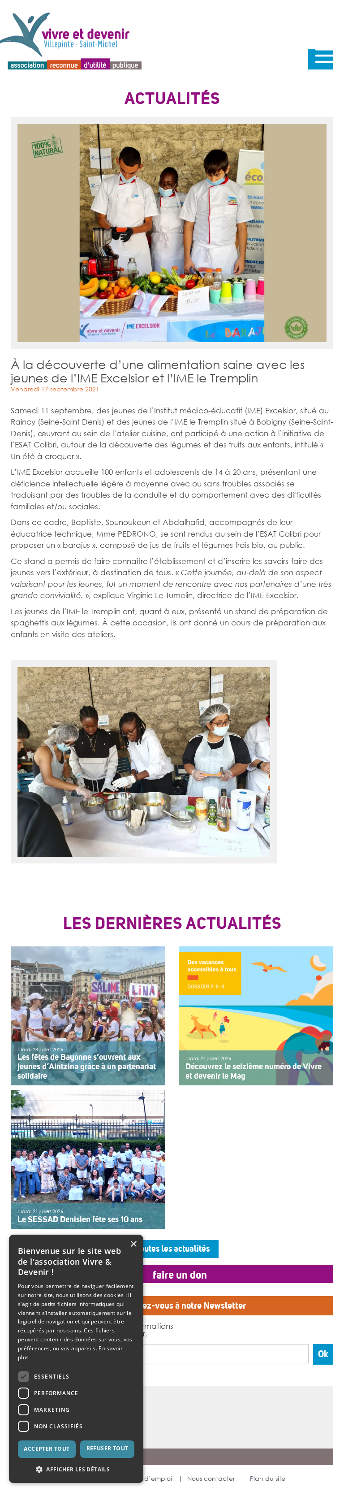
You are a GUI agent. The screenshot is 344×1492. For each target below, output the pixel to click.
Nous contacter (211, 1478)
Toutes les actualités (172, 1249)
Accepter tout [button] (46, 1449)
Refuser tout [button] (107, 1448)
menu (320, 59)
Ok (323, 1354)
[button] (76, 1469)
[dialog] (76, 1359)
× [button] (133, 1244)
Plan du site (267, 1478)
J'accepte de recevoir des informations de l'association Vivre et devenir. (101, 1329)
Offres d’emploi (148, 1478)
